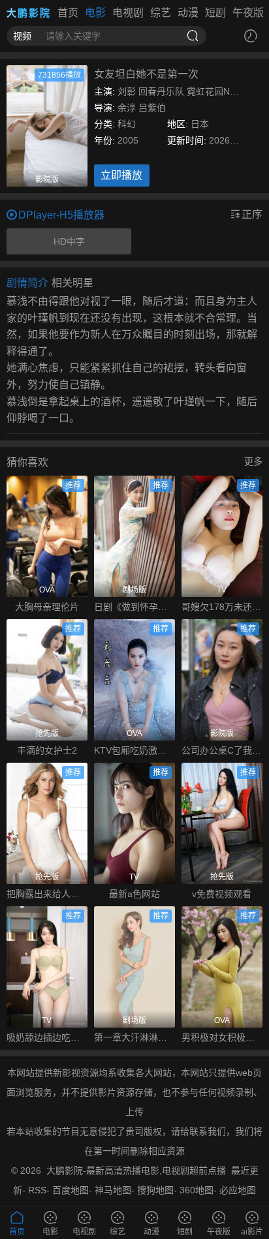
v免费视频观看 (221, 894)
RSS (37, 1190)
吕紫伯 (152, 107)
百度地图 (70, 1190)
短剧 (215, 12)
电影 (95, 12)
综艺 (160, 12)
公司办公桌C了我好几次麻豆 (222, 750)
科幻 (127, 124)
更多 (253, 461)
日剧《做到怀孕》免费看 (134, 607)
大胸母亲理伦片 (47, 607)
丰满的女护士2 (47, 750)
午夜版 (248, 12)
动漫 (188, 12)
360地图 (197, 1190)
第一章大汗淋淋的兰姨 (134, 1037)
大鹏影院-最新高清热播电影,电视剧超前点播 (136, 1170)
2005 (128, 140)
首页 (67, 12)
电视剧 (128, 12)
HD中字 (69, 241)
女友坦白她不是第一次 (146, 74)
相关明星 (72, 282)
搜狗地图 (155, 1190)
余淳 (127, 107)
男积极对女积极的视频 (222, 1037)
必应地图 (237, 1190)
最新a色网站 (134, 894)
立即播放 (121, 175)
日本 (200, 124)
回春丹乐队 (161, 91)
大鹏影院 (29, 12)
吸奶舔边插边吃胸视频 (47, 1037)
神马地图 (113, 1190)
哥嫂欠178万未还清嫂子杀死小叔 (222, 607)
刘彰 (127, 91)
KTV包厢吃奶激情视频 (134, 750)
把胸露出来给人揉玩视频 (47, 894)
